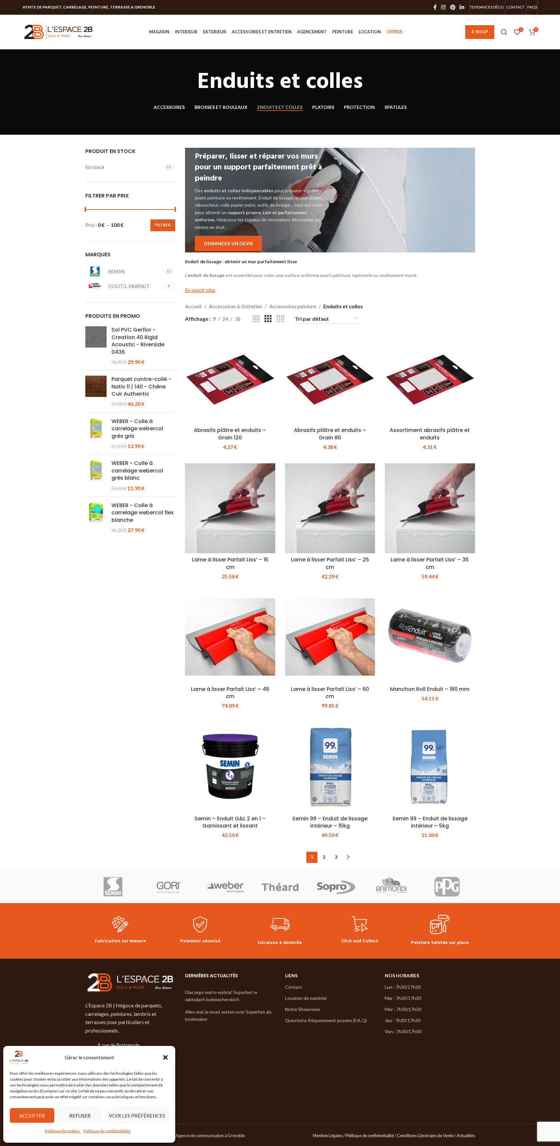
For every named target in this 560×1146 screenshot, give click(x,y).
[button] (165, 1057)
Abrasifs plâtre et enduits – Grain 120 (230, 433)
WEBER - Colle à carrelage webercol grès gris (137, 429)
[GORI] (168, 886)
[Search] (504, 32)
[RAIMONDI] (391, 886)
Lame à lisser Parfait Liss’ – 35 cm (430, 563)
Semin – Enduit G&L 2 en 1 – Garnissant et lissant (230, 822)
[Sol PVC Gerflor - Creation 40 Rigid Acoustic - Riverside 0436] (96, 346)
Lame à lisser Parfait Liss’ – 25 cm (330, 563)
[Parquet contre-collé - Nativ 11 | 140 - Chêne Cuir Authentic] (96, 392)
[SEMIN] (113, 886)
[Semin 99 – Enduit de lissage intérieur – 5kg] (430, 767)
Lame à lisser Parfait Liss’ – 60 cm (330, 692)
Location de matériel (306, 998)
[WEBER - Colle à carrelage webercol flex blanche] (96, 518)
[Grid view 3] (268, 319)
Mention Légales (328, 1135)
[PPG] (447, 886)
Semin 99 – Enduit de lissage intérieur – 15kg (329, 822)
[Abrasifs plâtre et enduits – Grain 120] (230, 379)
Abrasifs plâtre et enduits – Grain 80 (330, 433)
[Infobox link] (120, 930)
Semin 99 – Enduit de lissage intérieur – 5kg (429, 822)
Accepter (32, 1116)
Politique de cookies (62, 1130)
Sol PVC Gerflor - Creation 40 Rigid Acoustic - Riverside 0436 (137, 340)
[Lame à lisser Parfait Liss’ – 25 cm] (330, 508)
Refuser (80, 1116)
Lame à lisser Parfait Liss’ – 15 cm (230, 563)
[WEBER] (224, 886)
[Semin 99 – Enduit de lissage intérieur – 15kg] (330, 767)
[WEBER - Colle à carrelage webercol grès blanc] (96, 476)
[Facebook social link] (435, 7)
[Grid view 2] (256, 319)
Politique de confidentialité (106, 1130)
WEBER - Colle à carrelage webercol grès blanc (137, 471)
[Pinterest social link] (452, 7)
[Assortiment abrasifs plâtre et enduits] (430, 379)
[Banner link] (330, 200)
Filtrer (163, 224)
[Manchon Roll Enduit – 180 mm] (430, 638)
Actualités (466, 1135)
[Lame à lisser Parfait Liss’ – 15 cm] (230, 508)
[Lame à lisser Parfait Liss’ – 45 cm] (230, 638)
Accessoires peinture (292, 306)
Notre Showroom (302, 1009)
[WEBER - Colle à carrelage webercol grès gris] (96, 434)
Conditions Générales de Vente (425, 1135)
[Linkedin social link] (461, 7)
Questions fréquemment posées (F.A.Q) (326, 1020)
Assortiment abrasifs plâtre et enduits (430, 433)
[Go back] (189, 82)
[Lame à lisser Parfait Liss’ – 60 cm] (330, 638)
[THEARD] (280, 886)
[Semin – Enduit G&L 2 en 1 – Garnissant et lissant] (230, 767)
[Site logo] (58, 31)
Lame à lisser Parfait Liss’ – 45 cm (230, 692)
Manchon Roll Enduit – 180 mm (429, 689)
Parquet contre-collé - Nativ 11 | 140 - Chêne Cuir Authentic (141, 387)
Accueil (193, 306)
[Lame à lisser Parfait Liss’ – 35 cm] (430, 508)
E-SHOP (480, 31)
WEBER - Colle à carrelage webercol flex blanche (142, 513)
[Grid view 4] (280, 319)
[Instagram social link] (443, 7)
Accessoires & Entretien (235, 306)
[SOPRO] (336, 886)
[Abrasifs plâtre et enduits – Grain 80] (330, 379)
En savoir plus (200, 290)
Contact (293, 987)
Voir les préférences (137, 1116)
